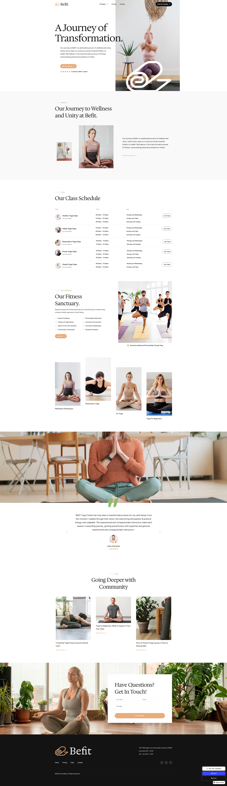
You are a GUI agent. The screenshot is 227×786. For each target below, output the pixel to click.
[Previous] (67, 531)
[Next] (159, 531)
